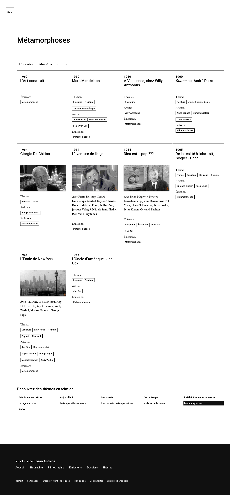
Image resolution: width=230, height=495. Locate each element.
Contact (19, 481)
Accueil (19, 467)
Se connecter (96, 481)
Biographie (36, 467)
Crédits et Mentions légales (56, 481)
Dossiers (92, 467)
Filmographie (56, 467)
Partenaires (32, 481)
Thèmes (107, 467)
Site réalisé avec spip (117, 481)
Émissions (75, 467)
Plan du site (80, 481)
